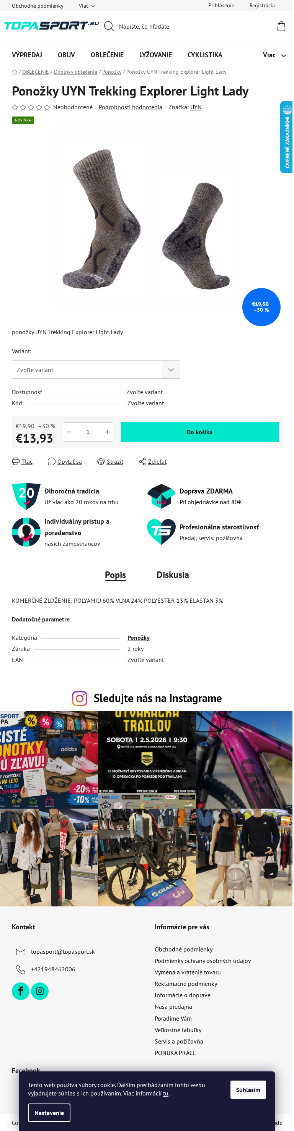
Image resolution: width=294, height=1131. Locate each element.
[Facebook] (20, 991)
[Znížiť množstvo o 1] (69, 432)
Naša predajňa (173, 1006)
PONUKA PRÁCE (175, 1053)
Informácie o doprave (183, 995)
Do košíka (199, 432)
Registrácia (262, 5)
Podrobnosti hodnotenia (130, 107)
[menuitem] (27, 55)
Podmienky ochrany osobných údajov (203, 960)
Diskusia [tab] (173, 575)
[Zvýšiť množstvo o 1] (107, 432)
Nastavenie (49, 1112)
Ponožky (138, 637)
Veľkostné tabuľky (178, 1030)
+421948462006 (53, 969)
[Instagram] (40, 991)
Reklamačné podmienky (186, 983)
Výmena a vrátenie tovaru (188, 972)
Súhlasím (248, 1090)
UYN (196, 107)
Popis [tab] (115, 575)
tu (165, 1093)
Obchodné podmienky (38, 5)
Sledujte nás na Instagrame (158, 698)
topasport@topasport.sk (63, 951)
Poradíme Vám (173, 1018)
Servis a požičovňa (179, 1041)
